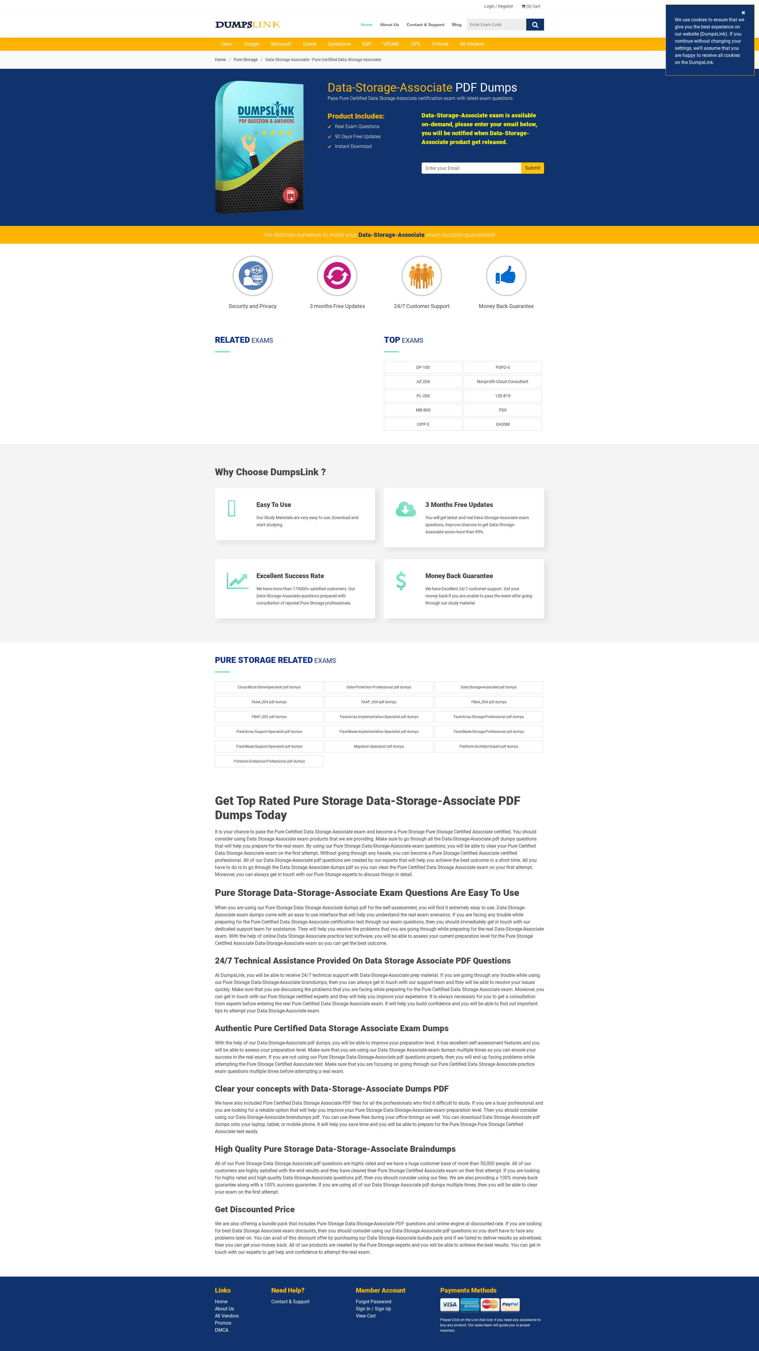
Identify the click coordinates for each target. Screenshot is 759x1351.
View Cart (366, 1316)
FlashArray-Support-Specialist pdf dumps (269, 732)
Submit (532, 168)
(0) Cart (532, 6)
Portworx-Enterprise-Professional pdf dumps (269, 761)
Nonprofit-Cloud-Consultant (502, 381)
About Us (389, 24)
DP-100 (423, 367)
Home (366, 24)
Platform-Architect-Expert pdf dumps (489, 746)
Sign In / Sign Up (373, 1309)
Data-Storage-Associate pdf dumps (489, 687)
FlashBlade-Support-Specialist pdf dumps (269, 746)
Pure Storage (246, 59)
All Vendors (472, 44)
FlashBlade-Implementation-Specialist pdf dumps (378, 732)
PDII (503, 410)
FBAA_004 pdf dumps (488, 702)
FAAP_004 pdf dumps (378, 702)
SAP (366, 44)
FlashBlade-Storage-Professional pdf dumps (489, 732)
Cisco (226, 44)
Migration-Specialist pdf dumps (379, 746)
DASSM (503, 424)
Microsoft (281, 44)
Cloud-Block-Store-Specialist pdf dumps (269, 687)
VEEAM (390, 44)
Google (251, 44)
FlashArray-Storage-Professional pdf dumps (489, 717)
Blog (457, 24)
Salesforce (339, 44)
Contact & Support (425, 24)
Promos (223, 1323)
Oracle (309, 44)
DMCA (221, 1330)
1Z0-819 (503, 395)
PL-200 (423, 395)
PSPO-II (503, 367)
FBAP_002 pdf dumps (269, 717)
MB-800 (423, 410)
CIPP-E (423, 424)
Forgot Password (373, 1301)
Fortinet (440, 44)
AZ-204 (423, 381)
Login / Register (498, 6)
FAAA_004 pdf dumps (269, 702)
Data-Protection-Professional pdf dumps (379, 687)
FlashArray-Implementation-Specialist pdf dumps (379, 717)
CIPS (415, 44)
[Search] (535, 25)
